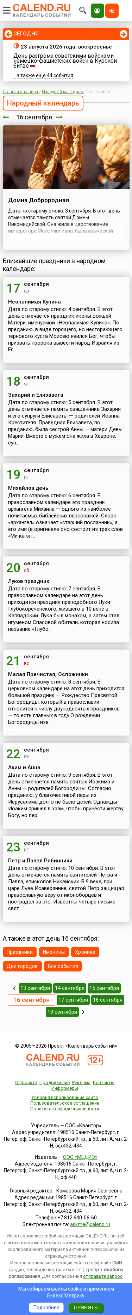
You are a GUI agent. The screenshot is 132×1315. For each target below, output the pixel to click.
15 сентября (104, 988)
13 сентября (35, 988)
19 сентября (62, 1012)
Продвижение (54, 1082)
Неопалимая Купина (34, 302)
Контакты (103, 1082)
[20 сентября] (83, 1012)
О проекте (26, 1082)
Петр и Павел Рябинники (40, 860)
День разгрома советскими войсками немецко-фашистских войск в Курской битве (65, 60)
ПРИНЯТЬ (86, 1307)
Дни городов (22, 966)
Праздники (20, 952)
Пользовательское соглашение (64, 1103)
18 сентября (107, 1000)
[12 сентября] (14, 988)
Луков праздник (28, 581)
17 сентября (73, 1000)
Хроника (85, 952)
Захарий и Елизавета (35, 395)
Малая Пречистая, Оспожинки (48, 674)
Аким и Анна (24, 767)
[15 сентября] (6, 117)
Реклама (81, 1082)
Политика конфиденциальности (64, 1108)
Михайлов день (28, 488)
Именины (54, 952)
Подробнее (46, 1307)
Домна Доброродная (38, 200)
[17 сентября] (59, 117)
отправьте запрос (102, 1276)
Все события (63, 966)
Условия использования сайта (64, 1097)
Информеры (64, 1088)
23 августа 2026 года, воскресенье (66, 47)
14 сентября (69, 988)
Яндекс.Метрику (65, 1295)
